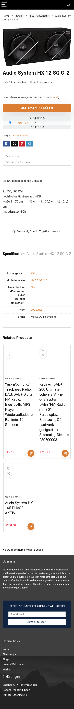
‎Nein (33, 287)
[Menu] (4, 5)
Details (55, 97)
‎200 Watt (36, 309)
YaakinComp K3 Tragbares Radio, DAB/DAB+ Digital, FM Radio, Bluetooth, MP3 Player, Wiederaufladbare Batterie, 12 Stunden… (19, 404)
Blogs (6, 659)
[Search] (68, 5)
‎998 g (34, 273)
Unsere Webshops (13, 664)
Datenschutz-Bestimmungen (20, 684)
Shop (19, 15)
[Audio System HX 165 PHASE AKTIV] (20, 481)
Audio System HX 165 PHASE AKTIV (19, 508)
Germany (23, 122)
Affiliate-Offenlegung (15, 695)
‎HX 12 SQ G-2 (39, 280)
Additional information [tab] (18, 162)
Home (6, 15)
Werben (7, 669)
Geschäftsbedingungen (16, 689)
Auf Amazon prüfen (37, 108)
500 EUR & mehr (39, 15)
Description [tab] (12, 156)
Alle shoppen (10, 654)
